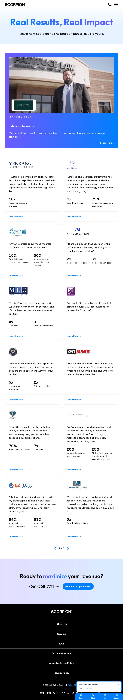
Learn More (106, 143)
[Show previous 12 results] (55, 548)
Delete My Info (74, 685)
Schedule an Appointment (78, 586)
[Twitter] (68, 693)
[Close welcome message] (118, 684)
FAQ (61, 643)
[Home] (15, 4)
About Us (61, 624)
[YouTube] (73, 693)
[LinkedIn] (77, 693)
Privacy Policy (61, 672)
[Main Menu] (116, 4)
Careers (61, 633)
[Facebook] (63, 693)
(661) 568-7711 (41, 586)
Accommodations (61, 653)
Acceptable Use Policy (61, 663)
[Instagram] (82, 693)
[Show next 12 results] (68, 548)
